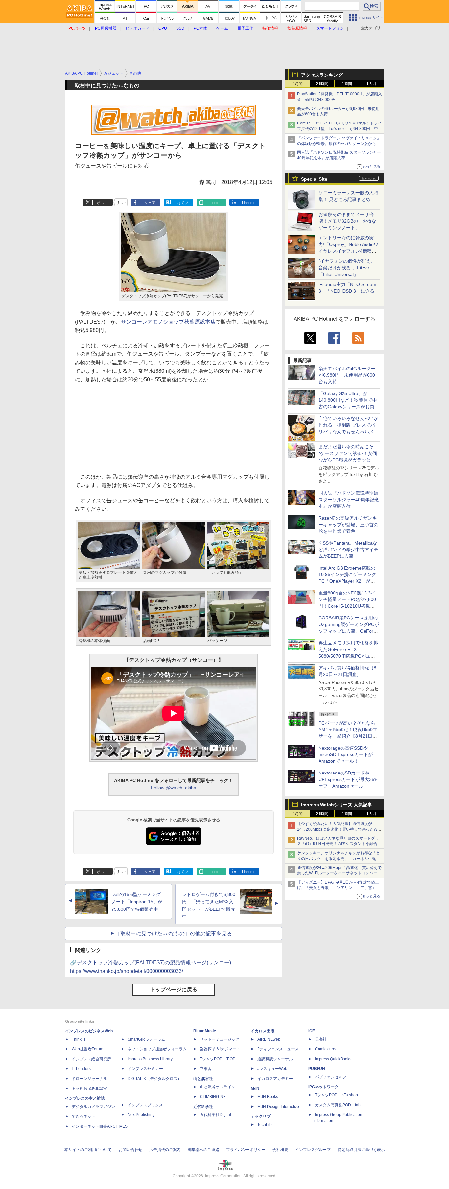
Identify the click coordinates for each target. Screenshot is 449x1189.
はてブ (182, 203)
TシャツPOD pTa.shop (336, 1095)
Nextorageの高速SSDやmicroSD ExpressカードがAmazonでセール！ (346, 754)
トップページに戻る (173, 989)
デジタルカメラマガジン (93, 1106)
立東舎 (206, 1068)
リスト (121, 203)
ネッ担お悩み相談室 (89, 1088)
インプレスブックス (145, 1105)
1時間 (298, 83)
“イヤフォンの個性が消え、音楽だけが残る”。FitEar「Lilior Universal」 (347, 267)
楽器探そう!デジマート (220, 1049)
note (215, 203)
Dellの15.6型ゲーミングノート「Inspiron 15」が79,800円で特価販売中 (136, 902)
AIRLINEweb (268, 1039)
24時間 (322, 83)
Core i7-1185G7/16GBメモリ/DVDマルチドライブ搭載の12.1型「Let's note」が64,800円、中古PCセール (339, 129)
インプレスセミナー (145, 1068)
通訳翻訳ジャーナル (275, 1059)
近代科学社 (203, 1106)
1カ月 (371, 83)
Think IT (79, 1039)
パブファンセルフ (330, 1077)
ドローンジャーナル (89, 1078)
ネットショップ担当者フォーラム (157, 1049)
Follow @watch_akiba (173, 787)
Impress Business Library (150, 1059)
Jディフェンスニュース (278, 1049)
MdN (255, 1088)
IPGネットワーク (323, 1087)
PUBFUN (316, 1068)
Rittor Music (204, 1031)
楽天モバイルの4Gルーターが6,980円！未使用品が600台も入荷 (347, 375)
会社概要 (280, 1149)
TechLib (264, 1124)
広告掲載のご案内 (165, 1149)
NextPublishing (141, 1114)
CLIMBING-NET (214, 1096)
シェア (150, 203)
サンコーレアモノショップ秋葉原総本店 (168, 322)
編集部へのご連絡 (203, 1149)
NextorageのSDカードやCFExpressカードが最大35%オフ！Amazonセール (348, 779)
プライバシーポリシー (246, 1149)
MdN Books (267, 1096)
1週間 (347, 83)
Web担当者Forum (87, 1049)
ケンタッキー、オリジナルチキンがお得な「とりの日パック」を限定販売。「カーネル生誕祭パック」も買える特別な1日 (338, 858)
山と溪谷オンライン (217, 1087)
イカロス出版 (262, 1031)
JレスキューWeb (272, 1068)
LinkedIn (248, 203)
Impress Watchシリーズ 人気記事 (336, 804)
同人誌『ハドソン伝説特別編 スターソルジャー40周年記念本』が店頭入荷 (349, 499)
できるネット (83, 1116)
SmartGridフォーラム (146, 1039)
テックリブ (261, 1116)
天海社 (321, 1039)
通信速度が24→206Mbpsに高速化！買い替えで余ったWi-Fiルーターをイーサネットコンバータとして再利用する (339, 873)
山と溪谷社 (203, 1078)
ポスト (102, 203)
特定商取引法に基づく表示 (361, 1149)
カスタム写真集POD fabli (339, 1105)
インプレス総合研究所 (91, 1059)
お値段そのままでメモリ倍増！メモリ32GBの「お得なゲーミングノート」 (347, 221)
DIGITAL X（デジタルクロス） (154, 1078)
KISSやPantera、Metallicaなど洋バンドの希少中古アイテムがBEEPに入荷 (348, 549)
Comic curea (326, 1049)
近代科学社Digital (215, 1114)
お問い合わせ (130, 1149)
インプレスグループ (313, 1149)
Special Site (314, 179)
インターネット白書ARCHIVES (100, 1126)
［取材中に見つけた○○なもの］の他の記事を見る (173, 933)
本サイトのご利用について (88, 1149)
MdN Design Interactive (278, 1106)
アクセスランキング (322, 75)
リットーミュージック (219, 1039)
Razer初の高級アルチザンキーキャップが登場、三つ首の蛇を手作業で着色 (348, 524)
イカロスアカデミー (275, 1078)
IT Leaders (81, 1068)
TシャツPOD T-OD (218, 1059)
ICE (311, 1031)
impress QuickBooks (333, 1059)
